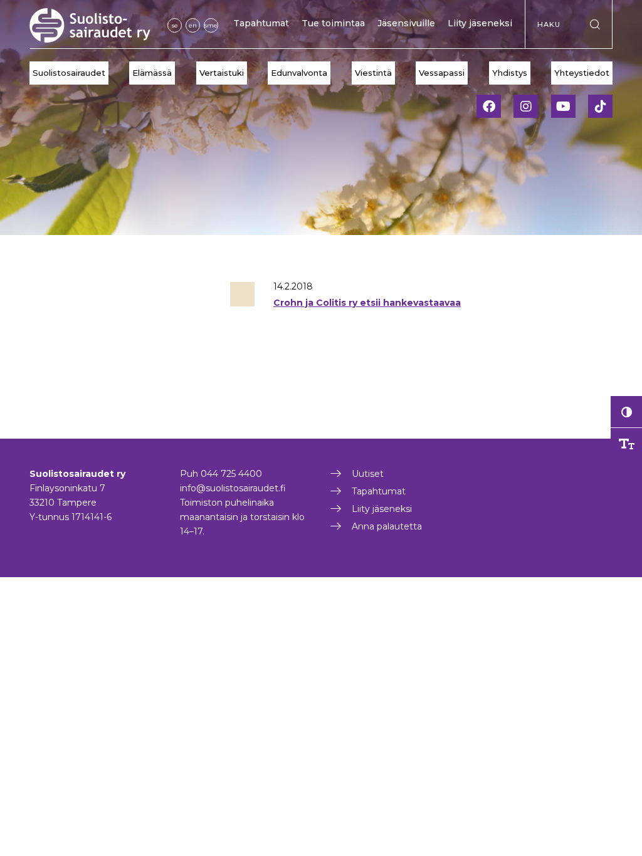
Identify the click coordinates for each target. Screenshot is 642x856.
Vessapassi (442, 73)
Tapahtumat (261, 23)
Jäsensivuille (406, 23)
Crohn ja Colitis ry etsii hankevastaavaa (367, 302)
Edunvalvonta (299, 73)
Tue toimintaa (333, 23)
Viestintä (373, 73)
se (175, 25)
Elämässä (152, 73)
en (193, 25)
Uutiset (368, 473)
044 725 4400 (231, 473)
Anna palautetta (387, 526)
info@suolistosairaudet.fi (233, 488)
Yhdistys (509, 73)
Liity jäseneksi (480, 23)
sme (211, 25)
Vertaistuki (221, 73)
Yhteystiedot (581, 73)
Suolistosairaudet (69, 73)
